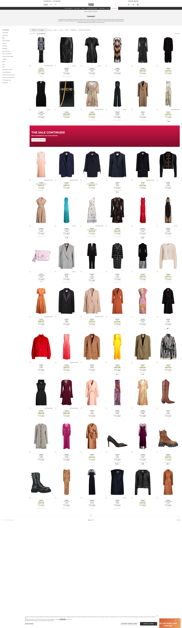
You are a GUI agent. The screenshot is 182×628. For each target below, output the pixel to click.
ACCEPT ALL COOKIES (148, 623)
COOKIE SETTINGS (29, 623)
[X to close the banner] (157, 615)
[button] (15, 33)
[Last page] (179, 520)
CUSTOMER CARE (56, 1)
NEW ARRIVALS (69, 8)
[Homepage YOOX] (91, 4)
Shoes (83, 8)
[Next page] (172, 520)
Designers (102, 8)
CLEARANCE (114, 8)
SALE (108, 8)
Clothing (76, 8)
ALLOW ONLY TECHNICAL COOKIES (129, 623)
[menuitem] (46, 4)
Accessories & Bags (91, 8)
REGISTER (131, 1)
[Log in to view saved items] (133, 4)
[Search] (128, 4)
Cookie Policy (62, 619)
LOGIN (136, 1)
